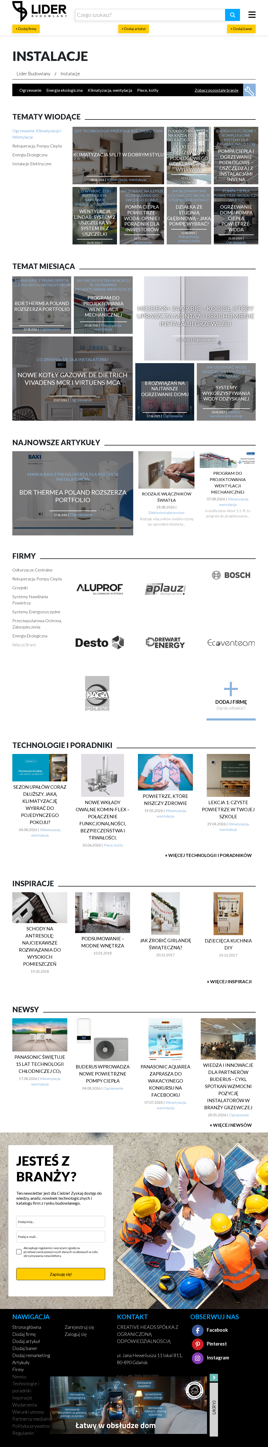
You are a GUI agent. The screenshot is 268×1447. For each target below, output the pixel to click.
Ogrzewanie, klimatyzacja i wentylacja (37, 133)
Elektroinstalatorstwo (167, 512)
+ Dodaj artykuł (134, 29)
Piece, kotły (147, 90)
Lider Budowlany (33, 73)
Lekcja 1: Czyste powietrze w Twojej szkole (228, 809)
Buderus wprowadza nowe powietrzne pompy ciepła (103, 1074)
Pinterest (216, 1344)
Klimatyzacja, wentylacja (110, 90)
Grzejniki (20, 587)
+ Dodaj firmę (26, 29)
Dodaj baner (24, 1348)
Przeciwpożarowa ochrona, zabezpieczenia (37, 623)
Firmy (18, 1369)
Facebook (217, 1330)
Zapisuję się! (61, 1274)
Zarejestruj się (79, 1327)
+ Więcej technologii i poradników (208, 855)
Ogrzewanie (30, 90)
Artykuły (21, 1362)
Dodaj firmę (24, 1334)
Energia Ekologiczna (29, 154)
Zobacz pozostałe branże (216, 90)
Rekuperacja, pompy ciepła (37, 145)
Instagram (217, 1357)
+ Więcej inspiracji (229, 981)
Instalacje (70, 73)
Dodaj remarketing (31, 1355)
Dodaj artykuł (26, 1341)
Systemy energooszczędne (36, 611)
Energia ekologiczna (64, 90)
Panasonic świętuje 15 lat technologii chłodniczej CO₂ (39, 1064)
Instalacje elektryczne (32, 163)
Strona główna (26, 1327)
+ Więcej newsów (231, 1125)
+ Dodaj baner (241, 29)
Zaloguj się (76, 1334)
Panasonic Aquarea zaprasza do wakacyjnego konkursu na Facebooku (165, 1081)
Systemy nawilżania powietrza (30, 599)
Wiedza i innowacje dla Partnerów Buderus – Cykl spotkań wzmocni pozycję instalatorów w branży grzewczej (228, 1086)
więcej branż (24, 644)
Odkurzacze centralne (32, 569)
